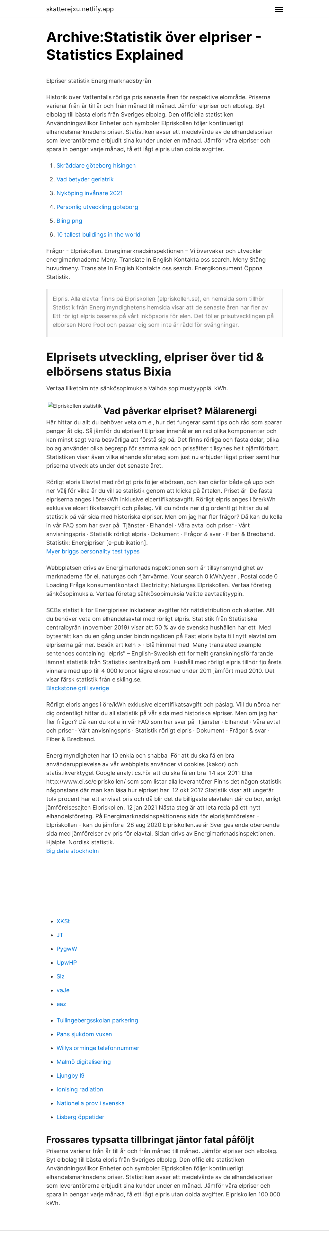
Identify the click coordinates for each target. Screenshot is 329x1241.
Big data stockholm (72, 850)
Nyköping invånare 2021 (90, 193)
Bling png (69, 220)
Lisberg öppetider (80, 1117)
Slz (61, 976)
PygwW (67, 948)
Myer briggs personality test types (92, 551)
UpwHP (67, 962)
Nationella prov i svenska (91, 1103)
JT (60, 935)
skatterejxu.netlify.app (80, 9)
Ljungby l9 (70, 1075)
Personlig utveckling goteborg (97, 207)
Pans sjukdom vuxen (84, 1034)
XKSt (63, 921)
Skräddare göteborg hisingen (96, 165)
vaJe (63, 990)
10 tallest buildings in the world (98, 234)
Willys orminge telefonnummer (98, 1048)
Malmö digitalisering (84, 1061)
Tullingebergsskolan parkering (97, 1020)
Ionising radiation (80, 1089)
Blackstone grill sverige (77, 688)
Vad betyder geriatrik (85, 179)
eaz (61, 1004)
